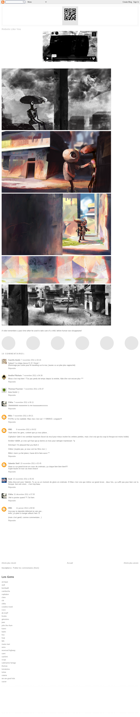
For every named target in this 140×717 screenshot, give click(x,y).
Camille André (14, 360)
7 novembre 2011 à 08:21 (23, 416)
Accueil (70, 563)
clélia (4, 604)
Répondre (12, 368)
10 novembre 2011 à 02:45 (30, 463)
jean (3, 622)
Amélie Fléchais (15, 375)
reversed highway (8, 650)
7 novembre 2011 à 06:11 (24, 402)
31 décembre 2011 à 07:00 (24, 494)
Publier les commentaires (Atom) (26, 568)
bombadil (5, 588)
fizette (4, 616)
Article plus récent (9, 563)
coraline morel (7, 607)
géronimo (5, 619)
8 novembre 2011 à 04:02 (26, 429)
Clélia (10, 402)
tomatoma (6, 669)
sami (3, 653)
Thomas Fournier (15, 389)
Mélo (10, 416)
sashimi (5, 657)
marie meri (6, 644)
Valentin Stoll (14, 463)
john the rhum (7, 625)
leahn (4, 632)
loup (3, 638)
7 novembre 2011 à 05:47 (34, 389)
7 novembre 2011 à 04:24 (31, 360)
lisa (3, 635)
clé (3, 600)
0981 (10, 429)
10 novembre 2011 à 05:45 (23, 479)
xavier (4, 682)
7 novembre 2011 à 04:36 (33, 375)
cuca (3, 610)
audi (3, 585)
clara (3, 597)
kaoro (4, 629)
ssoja (4, 660)
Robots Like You (11, 29)
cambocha (6, 591)
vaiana (4, 675)
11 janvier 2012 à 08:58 (25, 508)
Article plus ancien (131, 563)
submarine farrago (9, 663)
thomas (5, 666)
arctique (5, 582)
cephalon (5, 594)
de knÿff (5, 613)
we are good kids (8, 678)
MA (3, 641)
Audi (10, 479)
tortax (4, 672)
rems (4, 647)
